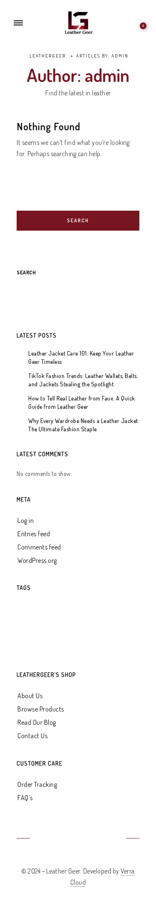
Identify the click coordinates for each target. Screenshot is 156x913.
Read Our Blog (36, 722)
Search (26, 272)
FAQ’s (25, 798)
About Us (29, 696)
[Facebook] (47, 839)
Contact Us (32, 735)
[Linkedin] (88, 839)
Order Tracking (37, 784)
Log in (25, 520)
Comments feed (39, 547)
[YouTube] (68, 839)
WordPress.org (37, 560)
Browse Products (40, 709)
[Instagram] (108, 839)
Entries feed (33, 534)
